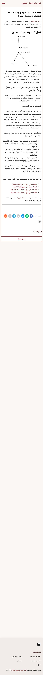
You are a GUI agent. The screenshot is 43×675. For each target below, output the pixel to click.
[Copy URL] (40, 221)
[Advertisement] (21, 263)
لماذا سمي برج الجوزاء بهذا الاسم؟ (24, 190)
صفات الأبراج (22, 198)
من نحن (19, 661)
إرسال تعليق (21, 239)
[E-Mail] (18, 216)
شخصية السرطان (36, 21)
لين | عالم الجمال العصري (31, 3)
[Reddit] (5, 216)
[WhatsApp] (27, 216)
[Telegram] (14, 216)
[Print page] (10, 216)
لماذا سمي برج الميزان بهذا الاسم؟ (24, 192)
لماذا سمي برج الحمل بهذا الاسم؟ (24, 184)
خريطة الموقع (36, 661)
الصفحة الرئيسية (35, 656)
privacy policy (17, 656)
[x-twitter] (39, 644)
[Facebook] (31, 216)
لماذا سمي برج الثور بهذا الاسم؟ (25, 187)
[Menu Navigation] (3, 3)
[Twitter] (23, 216)
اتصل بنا (38, 665)
